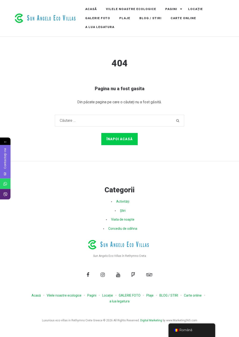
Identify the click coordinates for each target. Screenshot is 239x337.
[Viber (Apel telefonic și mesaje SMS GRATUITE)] (5, 194)
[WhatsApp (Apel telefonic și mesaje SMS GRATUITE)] (5, 184)
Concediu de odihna (122, 228)
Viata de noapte (122, 219)
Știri (123, 210)
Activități (122, 201)
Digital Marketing (151, 320)
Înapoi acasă (119, 139)
